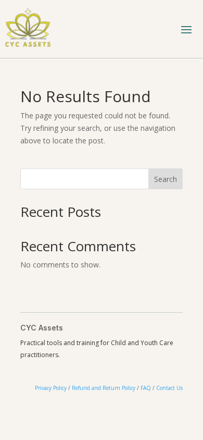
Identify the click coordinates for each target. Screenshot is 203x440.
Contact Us (169, 388)
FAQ (146, 388)
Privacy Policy (51, 388)
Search (165, 179)
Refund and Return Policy (103, 388)
